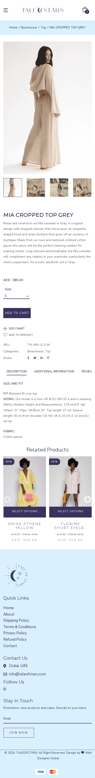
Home (13, 27)
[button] (85, 10)
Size (8, 289)
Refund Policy (15, 639)
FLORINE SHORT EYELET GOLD (70, 528)
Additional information (54, 371)
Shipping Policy (16, 620)
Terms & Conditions (19, 626)
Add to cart (17, 313)
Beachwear (29, 27)
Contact (10, 645)
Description (17, 371)
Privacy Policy (15, 633)
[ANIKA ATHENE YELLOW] (24, 488)
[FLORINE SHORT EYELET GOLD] (70, 488)
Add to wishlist (21, 335)
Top (43, 27)
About (8, 614)
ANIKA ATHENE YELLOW (24, 526)
